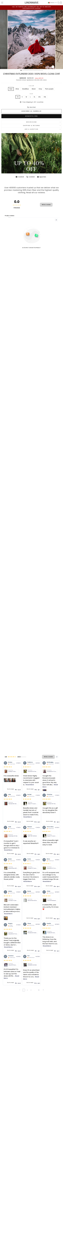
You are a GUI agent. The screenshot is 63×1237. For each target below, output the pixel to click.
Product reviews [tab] (9, 215)
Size (31, 94)
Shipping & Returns (31, 125)
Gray (40, 89)
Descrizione (31, 122)
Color (31, 86)
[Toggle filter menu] (56, 220)
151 (38, 990)
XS (18, 97)
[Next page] (43, 990)
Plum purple (49, 89)
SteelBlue (25, 89)
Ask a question (31, 129)
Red (11, 89)
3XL (45, 97)
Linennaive (31, 2)
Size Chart (33, 107)
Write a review (46, 204)
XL (34, 97)
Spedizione (30, 80)
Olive (17, 89)
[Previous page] (20, 990)
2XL (39, 97)
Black (34, 89)
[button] (52, 2)
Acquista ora (31, 116)
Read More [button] (30, 785)
